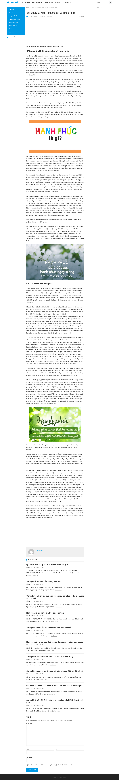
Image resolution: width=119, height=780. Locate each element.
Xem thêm (11, 32)
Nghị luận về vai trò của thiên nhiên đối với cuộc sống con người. (54, 642)
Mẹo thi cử (11, 29)
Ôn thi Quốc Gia (13, 25)
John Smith (35, 16)
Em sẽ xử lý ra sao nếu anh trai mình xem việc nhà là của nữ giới (54, 685)
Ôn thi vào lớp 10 (13, 22)
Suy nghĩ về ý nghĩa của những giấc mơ (43, 581)
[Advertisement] (16, 64)
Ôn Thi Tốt (13, 2)
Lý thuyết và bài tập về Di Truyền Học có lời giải (47, 564)
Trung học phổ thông (14, 19)
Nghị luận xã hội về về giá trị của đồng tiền (45, 613)
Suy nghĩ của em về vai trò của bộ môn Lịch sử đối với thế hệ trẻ (54, 671)
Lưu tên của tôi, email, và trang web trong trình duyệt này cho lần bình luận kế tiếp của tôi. (52, 765)
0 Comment (50, 16)
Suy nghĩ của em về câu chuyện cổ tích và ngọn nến (48, 627)
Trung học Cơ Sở (13, 16)
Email (58, 749)
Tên (27, 749)
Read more (35, 575)
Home (27, 7)
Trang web (29, 757)
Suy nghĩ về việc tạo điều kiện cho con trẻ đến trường (49, 656)
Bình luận (29, 723)
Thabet (64, 777)
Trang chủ (11, 9)
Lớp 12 (32, 7)
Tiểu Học (11, 12)
